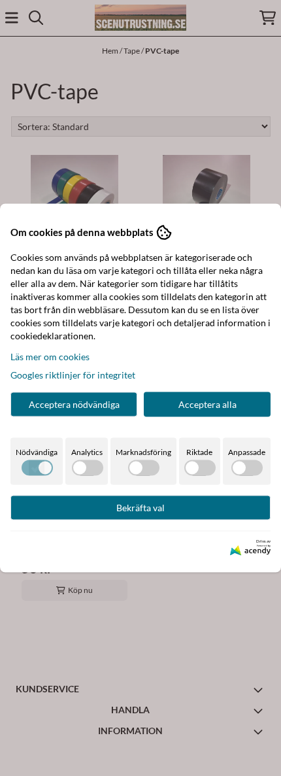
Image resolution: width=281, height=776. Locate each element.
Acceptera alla (207, 403)
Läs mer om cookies (50, 356)
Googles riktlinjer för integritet (72, 374)
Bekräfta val (140, 507)
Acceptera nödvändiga (74, 403)
